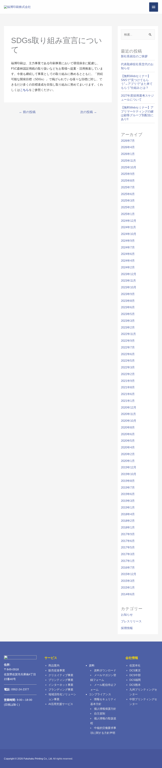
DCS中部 (135, 675)
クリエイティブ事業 (60, 675)
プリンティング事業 (60, 679)
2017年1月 (128, 560)
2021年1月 (128, 400)
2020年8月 (128, 427)
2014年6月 (128, 594)
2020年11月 (128, 414)
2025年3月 (128, 200)
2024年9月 (128, 240)
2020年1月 (128, 460)
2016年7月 (128, 567)
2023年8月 (128, 300)
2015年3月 (128, 580)
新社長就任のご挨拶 (134, 56)
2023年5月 (128, 314)
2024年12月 (128, 220)
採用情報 (127, 628)
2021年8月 (128, 387)
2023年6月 (128, 307)
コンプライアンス (100, 694)
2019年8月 (128, 480)
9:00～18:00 (18, 699)
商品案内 (53, 665)
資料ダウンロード (105, 670)
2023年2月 (128, 327)
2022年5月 (128, 360)
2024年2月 (128, 267)
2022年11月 (128, 334)
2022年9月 (128, 340)
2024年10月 (128, 234)
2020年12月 (128, 407)
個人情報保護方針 (105, 708)
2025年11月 (128, 160)
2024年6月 (128, 254)
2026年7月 (128, 140)
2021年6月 (128, 394)
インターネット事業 (60, 684)
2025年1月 (128, 214)
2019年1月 (128, 507)
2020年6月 (128, 434)
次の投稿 (88, 112)
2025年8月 (128, 180)
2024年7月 (128, 247)
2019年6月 (128, 494)
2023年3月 (128, 320)
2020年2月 (128, 454)
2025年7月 (128, 187)
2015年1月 (128, 587)
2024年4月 (128, 260)
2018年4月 (128, 514)
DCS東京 (135, 670)
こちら (24, 90)
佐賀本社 (134, 665)
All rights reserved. (63, 758)
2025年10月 (128, 167)
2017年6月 (128, 541)
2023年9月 (128, 294)
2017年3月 (128, 554)
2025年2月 (128, 207)
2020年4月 (128, 447)
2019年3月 (128, 500)
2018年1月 (128, 527)
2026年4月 (128, 147)
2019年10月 (128, 474)
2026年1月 (128, 154)
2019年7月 (128, 487)
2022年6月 (128, 354)
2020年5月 (128, 440)
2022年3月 (128, 367)
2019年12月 (128, 467)
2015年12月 (128, 574)
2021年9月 (128, 380)
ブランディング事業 (60, 689)
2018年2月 (128, 520)
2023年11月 (128, 280)
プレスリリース (131, 621)
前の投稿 (27, 112)
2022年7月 (128, 347)
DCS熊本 (135, 684)
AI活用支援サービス (60, 704)
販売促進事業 (56, 670)
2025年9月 (128, 173)
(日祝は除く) (12, 704)
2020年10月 (128, 420)
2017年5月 (128, 547)
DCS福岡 (135, 679)
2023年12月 (128, 274)
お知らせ (127, 614)
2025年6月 (128, 194)
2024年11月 (128, 227)
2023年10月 (128, 287)
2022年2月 (128, 374)
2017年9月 (128, 534)
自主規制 (99, 713)
